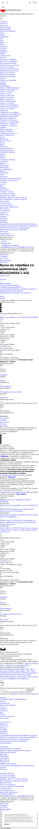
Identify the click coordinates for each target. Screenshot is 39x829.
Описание (4, 418)
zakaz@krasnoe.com (26, 247)
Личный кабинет (7, 716)
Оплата (3, 424)
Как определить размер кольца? (14, 781)
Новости (3, 724)
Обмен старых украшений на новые (15, 750)
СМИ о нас (4, 726)
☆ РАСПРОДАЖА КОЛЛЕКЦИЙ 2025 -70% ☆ (17, 668)
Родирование (6, 386)
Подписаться (30, 690)
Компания (4, 718)
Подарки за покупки (22, 293)
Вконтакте (4, 255)
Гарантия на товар (7, 777)
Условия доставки (7, 775)
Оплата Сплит (6, 788)
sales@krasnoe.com (9, 247)
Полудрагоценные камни (11, 392)
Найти (2, 682)
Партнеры (4, 756)
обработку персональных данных (24, 694)
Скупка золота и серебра (10, 749)
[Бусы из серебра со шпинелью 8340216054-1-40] (19, 319)
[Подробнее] (0, 507)
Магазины (4, 747)
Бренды (3, 754)
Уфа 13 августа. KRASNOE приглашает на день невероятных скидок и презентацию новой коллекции (19, 530)
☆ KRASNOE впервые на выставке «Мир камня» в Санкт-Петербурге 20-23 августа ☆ (19, 677)
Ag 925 (3, 381)
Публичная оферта (8, 764)
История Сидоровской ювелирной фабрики (19, 737)
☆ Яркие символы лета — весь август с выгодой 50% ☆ (19, 664)
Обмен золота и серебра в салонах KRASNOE (19, 505)
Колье (2, 298)
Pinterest (3, 262)
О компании (5, 722)
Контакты (4, 733)
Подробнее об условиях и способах (15, 492)
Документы (5, 760)
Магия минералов (7, 705)
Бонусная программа (9, 792)
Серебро (3, 375)
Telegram (4, 256)
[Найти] (1, 20)
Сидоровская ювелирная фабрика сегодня (18, 735)
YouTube (4, 258)
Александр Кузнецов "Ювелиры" (14, 741)
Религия (11, 291)
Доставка (4, 426)
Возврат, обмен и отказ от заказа (13, 779)
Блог (2, 713)
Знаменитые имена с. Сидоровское (15, 739)
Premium (4, 285)
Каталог (3, 698)
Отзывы (3, 420)
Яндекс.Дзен (5, 260)
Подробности (6, 346)
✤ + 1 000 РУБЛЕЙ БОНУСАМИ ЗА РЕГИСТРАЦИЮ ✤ (18, 672)
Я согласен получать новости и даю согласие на (19, 693)
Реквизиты (4, 762)
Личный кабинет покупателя (12, 786)
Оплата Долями (6, 790)
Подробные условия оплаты (12, 475)
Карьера (3, 732)
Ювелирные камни (8, 752)
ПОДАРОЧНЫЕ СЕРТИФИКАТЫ (13, 699)
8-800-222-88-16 (7, 235)
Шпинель (4, 398)
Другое (10, 293)
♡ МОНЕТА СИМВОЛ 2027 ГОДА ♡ (18, 670)
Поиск (2, 715)
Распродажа (12, 287)
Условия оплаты (7, 773)
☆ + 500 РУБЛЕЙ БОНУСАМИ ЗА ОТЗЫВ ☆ (19, 674)
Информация (5, 743)
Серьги (19, 289)
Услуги (3, 707)
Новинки (11, 285)
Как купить (4, 422)
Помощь (3, 769)
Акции (3, 701)
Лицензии (4, 758)
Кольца (13, 289)
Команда (4, 730)
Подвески (26, 289)
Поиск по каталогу (8, 785)
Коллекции (5, 703)
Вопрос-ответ (5, 783)
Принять (7, 824)
